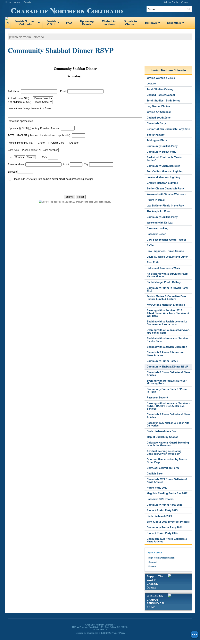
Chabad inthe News (109, 23)
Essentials (174, 22)
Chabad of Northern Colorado (67, 10)
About (17, 2)
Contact (185, 2)
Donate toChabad (130, 23)
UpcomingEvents (87, 23)
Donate (27, 2)
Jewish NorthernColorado (26, 23)
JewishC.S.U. (51, 23)
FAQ (69, 22)
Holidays (151, 22)
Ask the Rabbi (170, 2)
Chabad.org (92, 633)
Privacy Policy (118, 633)
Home (8, 2)
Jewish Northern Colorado (26, 37)
